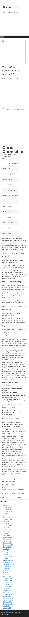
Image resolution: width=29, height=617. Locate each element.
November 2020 (8, 560)
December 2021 (8, 539)
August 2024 (7, 507)
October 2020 (7, 562)
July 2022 (6, 531)
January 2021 (7, 558)
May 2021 (6, 553)
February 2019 (7, 594)
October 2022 (7, 525)
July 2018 (6, 606)
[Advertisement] (14, 26)
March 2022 (7, 535)
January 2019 (7, 596)
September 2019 (8, 588)
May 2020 (6, 572)
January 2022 (7, 537)
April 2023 (6, 515)
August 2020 (7, 566)
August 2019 (7, 590)
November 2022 (8, 523)
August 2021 (7, 547)
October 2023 (7, 511)
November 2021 (8, 541)
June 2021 (6, 551)
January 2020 (7, 580)
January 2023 (7, 519)
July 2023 (6, 513)
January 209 (7, 608)
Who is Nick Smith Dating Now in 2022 (13, 493)
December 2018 (8, 598)
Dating (4, 488)
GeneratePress (5, 614)
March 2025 (7, 505)
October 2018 (7, 602)
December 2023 (8, 509)
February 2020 (7, 578)
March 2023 (7, 517)
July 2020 (6, 568)
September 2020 (8, 564)
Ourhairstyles (10, 7)
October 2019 (7, 586)
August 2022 (7, 529)
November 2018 (8, 600)
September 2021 (8, 545)
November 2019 (8, 584)
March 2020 (7, 576)
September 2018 (8, 604)
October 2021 (7, 543)
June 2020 (6, 570)
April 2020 (6, 574)
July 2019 (6, 592)
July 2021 (6, 549)
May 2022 (6, 533)
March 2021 (6, 555)
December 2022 (8, 521)
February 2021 (7, 557)
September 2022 (8, 527)
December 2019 (8, 582)
